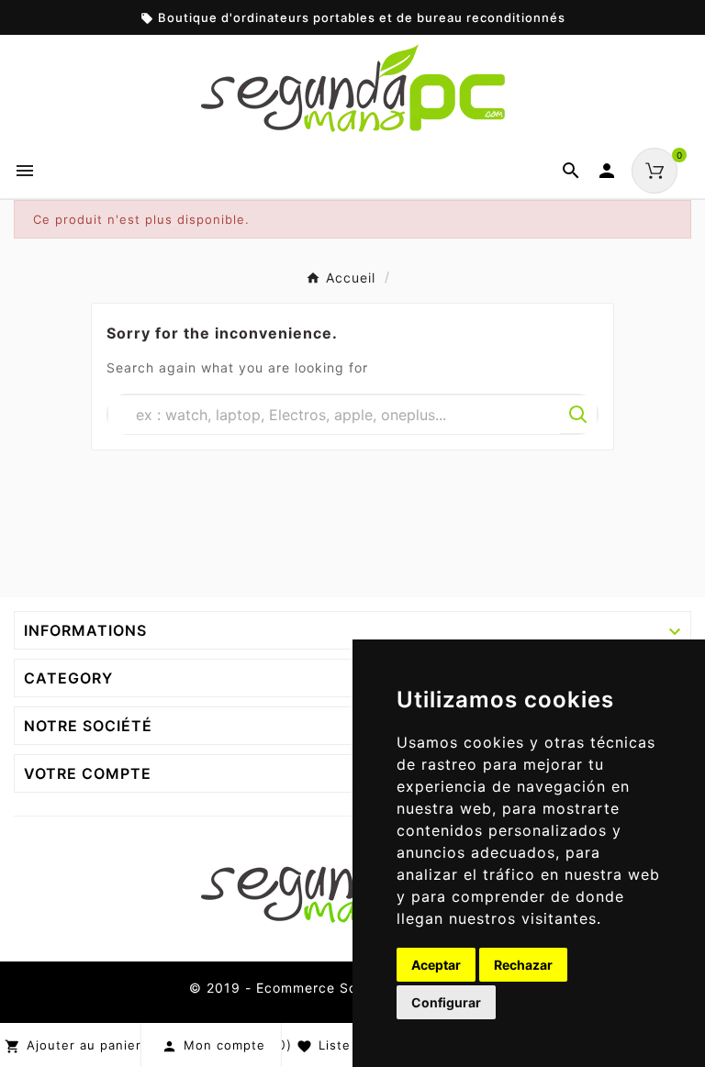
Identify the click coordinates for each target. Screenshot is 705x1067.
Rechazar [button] (523, 965)
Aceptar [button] (436, 965)
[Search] (578, 415)
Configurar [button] (446, 1002)
